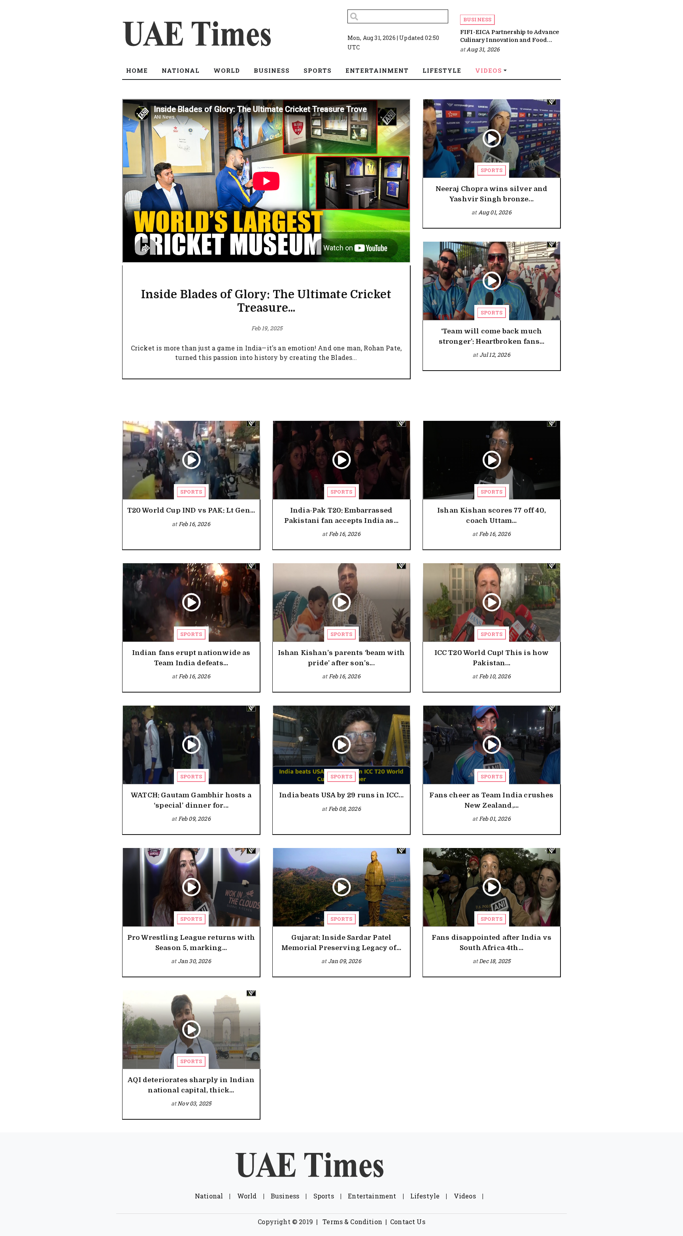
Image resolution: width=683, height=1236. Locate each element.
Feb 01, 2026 (495, 818)
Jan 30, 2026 (194, 961)
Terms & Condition (352, 1221)
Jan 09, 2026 (344, 961)
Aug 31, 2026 (483, 49)
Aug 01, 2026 (494, 212)
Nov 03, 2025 (194, 1103)
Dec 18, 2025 (494, 961)
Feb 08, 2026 (344, 808)
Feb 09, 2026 (194, 818)
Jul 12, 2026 (494, 354)
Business (477, 19)
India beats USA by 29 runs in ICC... (341, 795)
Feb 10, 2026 (495, 676)
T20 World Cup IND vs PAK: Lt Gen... (191, 510)
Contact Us (407, 1221)
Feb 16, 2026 (194, 524)
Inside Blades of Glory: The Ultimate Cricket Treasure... (266, 301)
